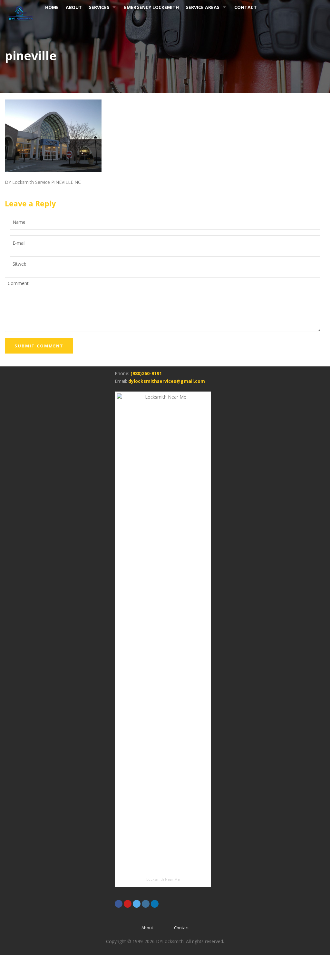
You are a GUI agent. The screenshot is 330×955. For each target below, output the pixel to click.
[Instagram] (146, 904)
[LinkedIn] (155, 904)
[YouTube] (127, 904)
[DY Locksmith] (20, 12)
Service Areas (202, 7)
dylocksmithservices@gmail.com (166, 381)
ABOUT (74, 7)
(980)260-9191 (146, 373)
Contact (245, 7)
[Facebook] (118, 904)
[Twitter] (137, 904)
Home (52, 7)
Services (99, 7)
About (147, 928)
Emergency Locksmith (151, 7)
